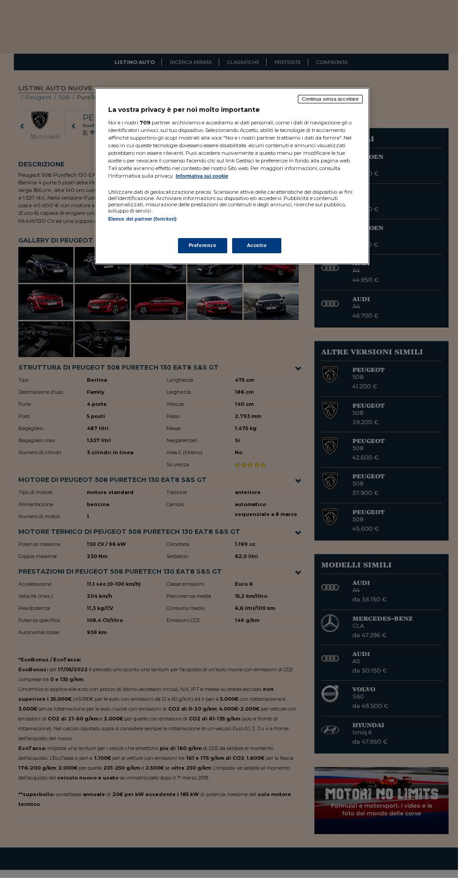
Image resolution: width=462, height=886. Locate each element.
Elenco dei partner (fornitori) (142, 219)
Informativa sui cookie (202, 176)
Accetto (257, 245)
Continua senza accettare (330, 99)
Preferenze (202, 245)
